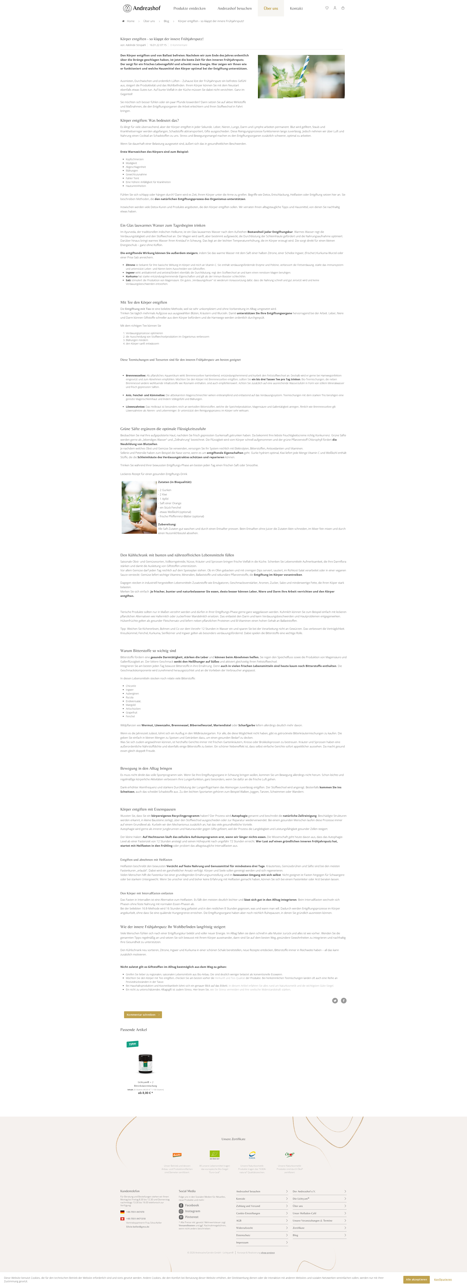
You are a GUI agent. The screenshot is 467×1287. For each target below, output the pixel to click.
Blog (295, 1235)
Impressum (242, 1242)
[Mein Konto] (335, 7)
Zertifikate (298, 1227)
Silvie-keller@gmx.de (137, 1226)
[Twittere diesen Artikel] (336, 1001)
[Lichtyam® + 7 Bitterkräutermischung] (145, 1058)
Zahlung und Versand (248, 1205)
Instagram (192, 1211)
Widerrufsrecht (244, 1227)
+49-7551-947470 (135, 1211)
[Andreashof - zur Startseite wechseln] (145, 8)
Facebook (192, 1205)
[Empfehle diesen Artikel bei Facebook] (344, 1001)
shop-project (268, 1252)
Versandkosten (187, 1225)
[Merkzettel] (327, 7)
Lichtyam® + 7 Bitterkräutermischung (145, 1084)
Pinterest (191, 1217)
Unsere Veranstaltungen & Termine (312, 1220)
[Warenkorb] (342, 7)
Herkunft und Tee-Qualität (230, 978)
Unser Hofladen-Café (304, 1213)
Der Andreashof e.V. (304, 1191)
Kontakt (240, 1198)
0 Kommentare (178, 45)
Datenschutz (243, 1235)
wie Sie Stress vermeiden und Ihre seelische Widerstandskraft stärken (250, 989)
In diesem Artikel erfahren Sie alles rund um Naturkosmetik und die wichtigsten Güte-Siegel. (281, 985)
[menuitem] (327, 7)
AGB (239, 1220)
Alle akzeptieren (416, 1279)
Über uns (298, 1205)
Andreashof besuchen (248, 1191)
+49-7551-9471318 (136, 1218)
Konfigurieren (443, 1279)
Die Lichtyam (301, 1198)
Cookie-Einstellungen (248, 1213)
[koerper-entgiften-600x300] (301, 76)
